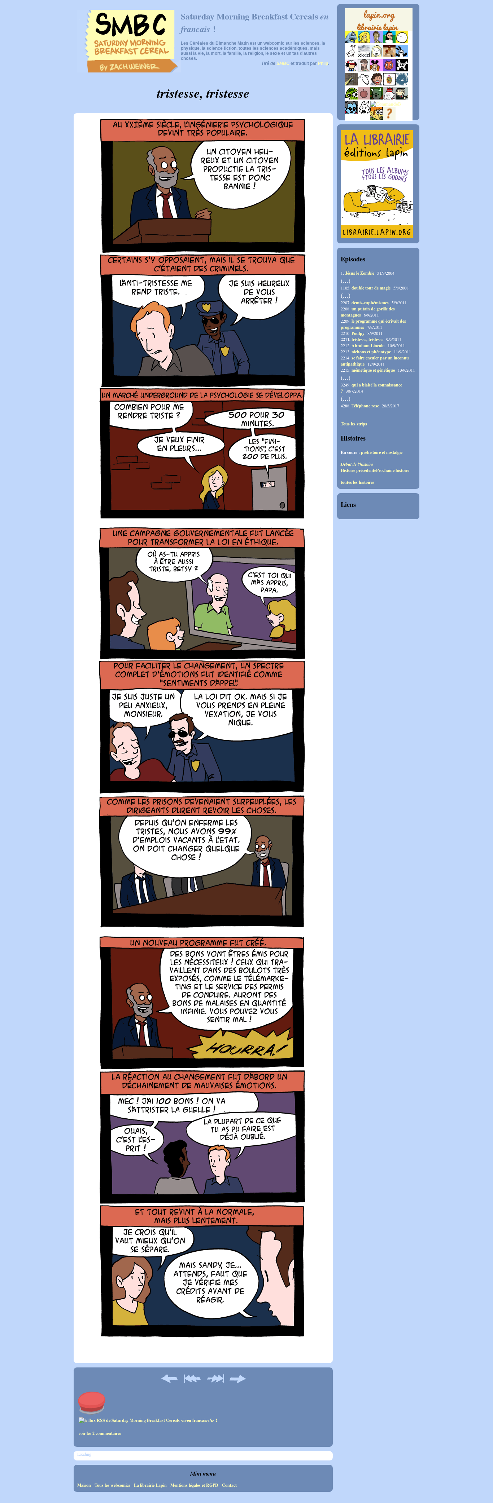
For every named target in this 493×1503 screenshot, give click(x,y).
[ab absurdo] (402, 42)
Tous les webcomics (112, 1485)
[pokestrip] (351, 70)
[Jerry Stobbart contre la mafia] (402, 98)
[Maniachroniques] (376, 118)
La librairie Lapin (150, 1485)
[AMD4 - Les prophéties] (376, 98)
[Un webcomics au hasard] (389, 118)
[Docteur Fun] (376, 70)
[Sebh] (389, 42)
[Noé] (351, 84)
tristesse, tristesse (367, 339)
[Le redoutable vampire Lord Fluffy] (351, 112)
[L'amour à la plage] (389, 84)
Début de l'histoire (357, 464)
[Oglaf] (364, 42)
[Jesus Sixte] (364, 70)
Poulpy (358, 333)
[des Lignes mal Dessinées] (376, 56)
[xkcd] (364, 56)
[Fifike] (351, 56)
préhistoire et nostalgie (381, 452)
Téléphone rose (365, 406)
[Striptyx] (376, 84)
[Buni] (402, 56)
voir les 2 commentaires (99, 1433)
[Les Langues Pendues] (351, 98)
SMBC (282, 63)
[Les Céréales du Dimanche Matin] (376, 42)
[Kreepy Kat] (364, 112)
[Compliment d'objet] (364, 98)
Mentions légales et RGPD (194, 1485)
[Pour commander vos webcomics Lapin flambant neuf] (379, 29)
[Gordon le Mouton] (364, 84)
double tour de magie (371, 288)
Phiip (323, 63)
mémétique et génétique (373, 370)
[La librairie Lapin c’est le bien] (377, 237)
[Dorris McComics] (389, 70)
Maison (84, 1485)
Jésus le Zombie (359, 273)
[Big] (389, 56)
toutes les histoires (357, 482)
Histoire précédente (358, 470)
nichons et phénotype (371, 352)
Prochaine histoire (392, 470)
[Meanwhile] (402, 84)
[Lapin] (351, 42)
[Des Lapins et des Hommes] (389, 98)
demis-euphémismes (370, 303)
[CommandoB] (385, 104)
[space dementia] (402, 70)
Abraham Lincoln (368, 345)
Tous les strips (354, 423)
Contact (229, 1485)
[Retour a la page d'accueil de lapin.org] (379, 21)
